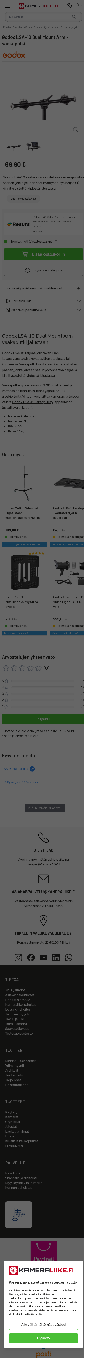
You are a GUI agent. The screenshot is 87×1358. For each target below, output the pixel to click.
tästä (38, 1314)
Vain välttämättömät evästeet (43, 1325)
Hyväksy (43, 1338)
